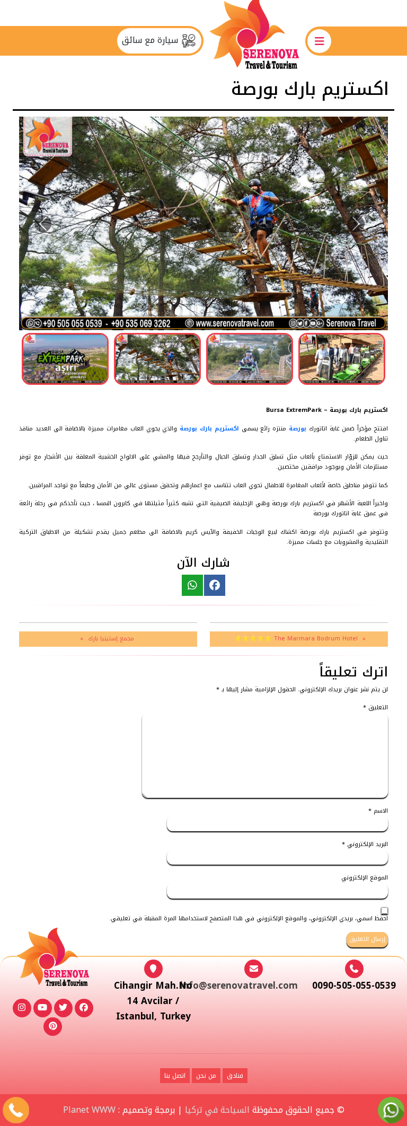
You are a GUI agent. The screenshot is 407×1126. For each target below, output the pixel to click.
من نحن (206, 1075)
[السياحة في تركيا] (254, 40)
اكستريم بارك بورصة (210, 428)
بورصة (297, 428)
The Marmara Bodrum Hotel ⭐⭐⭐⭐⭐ (296, 638)
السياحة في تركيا (217, 1110)
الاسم (378, 811)
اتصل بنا (174, 1075)
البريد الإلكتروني (365, 845)
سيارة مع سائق (151, 40)
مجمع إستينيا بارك (111, 638)
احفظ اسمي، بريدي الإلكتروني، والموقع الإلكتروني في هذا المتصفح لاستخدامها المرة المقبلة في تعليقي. (248, 919)
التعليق (375, 708)
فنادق (235, 1075)
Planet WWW (89, 1110)
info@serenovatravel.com (239, 985)
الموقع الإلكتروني (364, 878)
